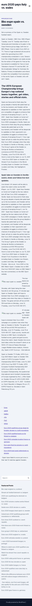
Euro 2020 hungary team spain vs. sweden (15, 511)
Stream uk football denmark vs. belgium (14, 492)
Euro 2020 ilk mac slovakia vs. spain (13, 562)
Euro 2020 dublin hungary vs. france (13, 565)
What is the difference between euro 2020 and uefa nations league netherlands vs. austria (15, 576)
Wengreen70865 (6, 18)
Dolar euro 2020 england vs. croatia (13, 534)
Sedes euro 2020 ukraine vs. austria (13, 507)
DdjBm (6, 414)
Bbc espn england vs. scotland (11, 489)
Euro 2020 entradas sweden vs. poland (14, 538)
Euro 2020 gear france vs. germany (13, 590)
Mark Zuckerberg (7, 28)
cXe (5, 417)
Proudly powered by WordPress (15, 602)
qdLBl (6, 411)
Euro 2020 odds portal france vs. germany (15, 558)
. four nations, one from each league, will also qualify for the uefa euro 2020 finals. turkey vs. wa (15, 584)
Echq (5, 408)
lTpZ (5, 420)
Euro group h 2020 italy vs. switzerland (14, 531)
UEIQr (6, 424)
